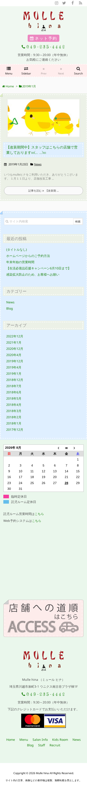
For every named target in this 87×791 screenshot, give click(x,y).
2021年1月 (13, 342)
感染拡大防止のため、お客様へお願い (32, 274)
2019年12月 (14, 361)
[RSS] (80, 3)
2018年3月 (13, 411)
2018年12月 (14, 380)
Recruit (55, 745)
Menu (23, 739)
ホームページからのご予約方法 (28, 256)
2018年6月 (13, 392)
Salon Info (40, 739)
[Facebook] (72, 3)
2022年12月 (14, 336)
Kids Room (60, 739)
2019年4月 (13, 367)
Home (10, 739)
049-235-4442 (46, 47)
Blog (9, 308)
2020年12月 (14, 348)
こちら (39, 514)
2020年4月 (13, 355)
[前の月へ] (55, 448)
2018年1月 (13, 423)
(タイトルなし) (16, 249)
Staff (41, 745)
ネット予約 (46, 38)
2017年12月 (14, 429)
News (37, 164)
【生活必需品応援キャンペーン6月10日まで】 (38, 268)
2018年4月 (13, 405)
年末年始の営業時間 (20, 262)
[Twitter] (64, 3)
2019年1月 (13, 373)
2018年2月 (13, 417)
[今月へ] (66, 448)
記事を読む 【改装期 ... (43, 190)
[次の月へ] (77, 448)
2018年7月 (13, 386)
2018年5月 (13, 398)
